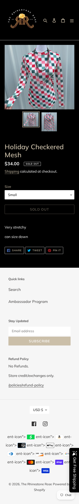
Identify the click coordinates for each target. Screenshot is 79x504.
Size (8, 186)
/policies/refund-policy (26, 385)
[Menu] (71, 20)
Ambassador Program (28, 301)
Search (14, 289)
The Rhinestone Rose (36, 484)
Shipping (12, 171)
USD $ (38, 410)
